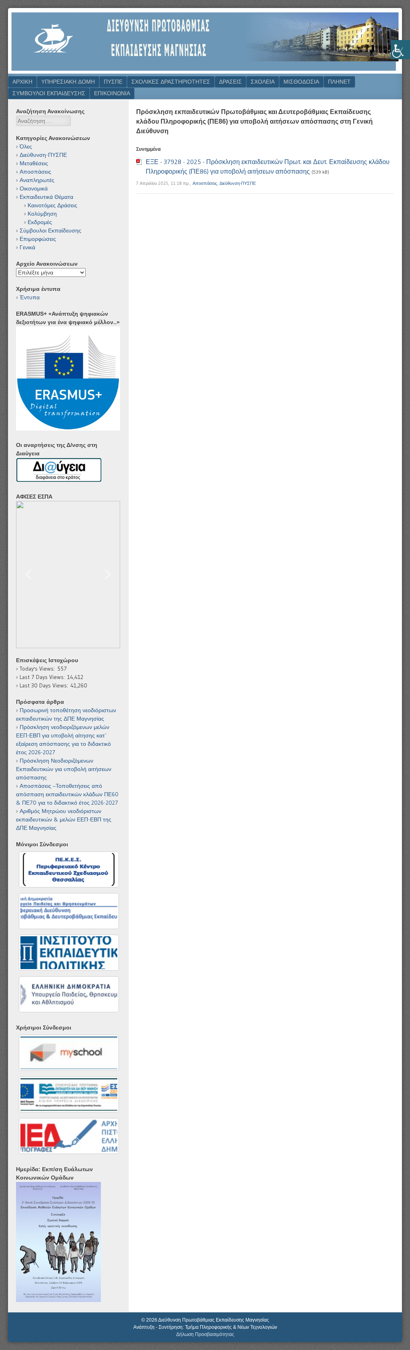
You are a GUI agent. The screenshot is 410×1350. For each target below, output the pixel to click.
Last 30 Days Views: (45, 685)
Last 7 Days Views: (43, 677)
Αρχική (22, 81)
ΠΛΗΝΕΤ (339, 81)
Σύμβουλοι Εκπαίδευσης (50, 230)
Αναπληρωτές (37, 180)
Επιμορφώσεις (38, 238)
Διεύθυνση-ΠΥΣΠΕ (237, 183)
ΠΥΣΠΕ (113, 81)
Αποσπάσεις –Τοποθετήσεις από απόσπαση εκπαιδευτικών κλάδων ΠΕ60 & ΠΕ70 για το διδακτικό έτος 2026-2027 (67, 794)
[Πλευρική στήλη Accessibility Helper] (400, 49)
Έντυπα (30, 297)
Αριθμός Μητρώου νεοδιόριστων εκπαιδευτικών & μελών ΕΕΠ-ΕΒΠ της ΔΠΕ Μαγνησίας (63, 819)
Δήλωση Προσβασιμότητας (205, 1334)
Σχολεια (263, 81)
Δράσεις (230, 81)
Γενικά (27, 247)
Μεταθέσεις (34, 163)
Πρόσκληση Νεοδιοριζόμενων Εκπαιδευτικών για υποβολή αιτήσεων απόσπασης (63, 769)
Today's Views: (38, 668)
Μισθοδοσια (301, 81)
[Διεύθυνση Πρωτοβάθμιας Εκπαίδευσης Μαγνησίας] (205, 71)
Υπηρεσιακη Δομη (68, 81)
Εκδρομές (40, 222)
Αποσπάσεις (205, 183)
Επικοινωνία (112, 93)
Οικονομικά (34, 188)
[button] (68, 574)
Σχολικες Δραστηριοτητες (170, 81)
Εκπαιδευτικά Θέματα (46, 196)
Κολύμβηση (42, 213)
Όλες (26, 146)
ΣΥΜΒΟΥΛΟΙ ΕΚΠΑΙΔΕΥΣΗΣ (48, 93)
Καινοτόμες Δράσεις (52, 205)
